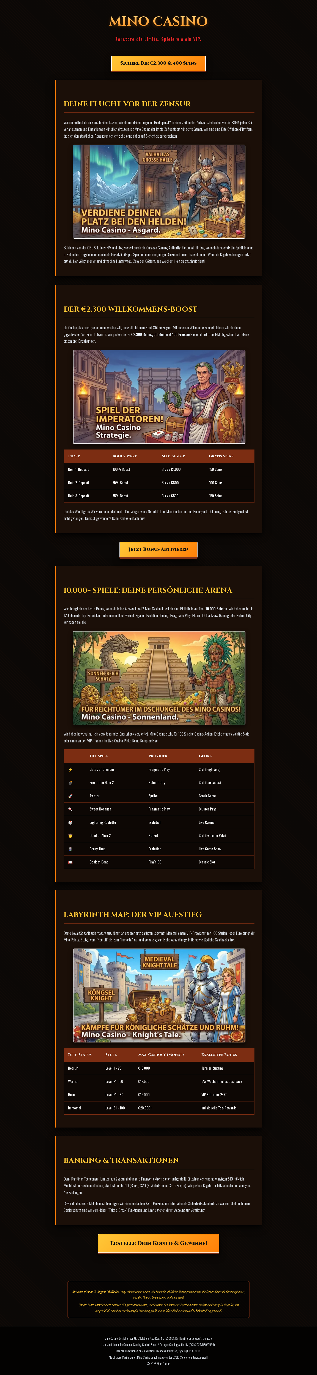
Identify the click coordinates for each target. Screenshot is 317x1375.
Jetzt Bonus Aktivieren (158, 549)
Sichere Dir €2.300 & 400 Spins (158, 63)
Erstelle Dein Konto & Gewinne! (158, 1243)
